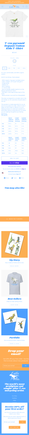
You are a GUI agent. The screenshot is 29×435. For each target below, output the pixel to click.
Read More (14, 266)
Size (14, 65)
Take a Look (14, 343)
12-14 (24, 68)
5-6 (9, 68)
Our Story (14, 395)
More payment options (14, 166)
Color (14, 58)
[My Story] (14, 244)
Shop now (14, 304)
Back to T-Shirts (16, 218)
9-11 (19, 68)
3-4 (4, 68)
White (14, 61)
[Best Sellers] (14, 283)
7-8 (14, 68)
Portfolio (14, 398)
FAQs (14, 400)
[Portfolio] (14, 322)
